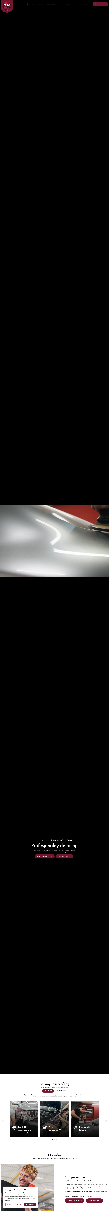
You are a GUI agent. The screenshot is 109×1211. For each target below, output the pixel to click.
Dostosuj (9, 1204)
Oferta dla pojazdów (44, 856)
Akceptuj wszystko (30, 1204)
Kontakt (85, 4)
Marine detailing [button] (53, 4)
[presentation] (4, 1120)
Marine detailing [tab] (60, 1091)
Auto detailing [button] (37, 4)
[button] (53, 1140)
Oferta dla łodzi (64, 856)
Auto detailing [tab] (48, 1091)
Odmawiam (18, 1204)
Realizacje (67, 4)
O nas (76, 4)
